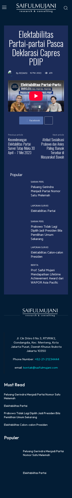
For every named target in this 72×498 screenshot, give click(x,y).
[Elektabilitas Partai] (16, 209)
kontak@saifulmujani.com (40, 367)
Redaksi (23, 73)
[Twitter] (39, 322)
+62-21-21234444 (47, 359)
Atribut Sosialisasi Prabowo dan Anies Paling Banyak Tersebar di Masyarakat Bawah (52, 148)
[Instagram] (32, 322)
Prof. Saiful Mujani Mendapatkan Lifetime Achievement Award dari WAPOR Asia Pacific (47, 276)
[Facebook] (25, 322)
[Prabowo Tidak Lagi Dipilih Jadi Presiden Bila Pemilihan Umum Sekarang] (16, 228)
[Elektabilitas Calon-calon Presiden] (16, 252)
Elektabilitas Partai (43, 211)
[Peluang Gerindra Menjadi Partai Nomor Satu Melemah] (16, 189)
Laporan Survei (39, 206)
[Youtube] (46, 322)
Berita (34, 265)
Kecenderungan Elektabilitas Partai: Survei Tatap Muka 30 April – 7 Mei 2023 (21, 146)
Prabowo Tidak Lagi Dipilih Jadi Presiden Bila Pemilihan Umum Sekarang (46, 233)
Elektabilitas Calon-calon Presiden (47, 254)
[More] (48, 120)
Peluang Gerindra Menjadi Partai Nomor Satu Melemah (45, 191)
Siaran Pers (37, 182)
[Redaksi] (12, 73)
